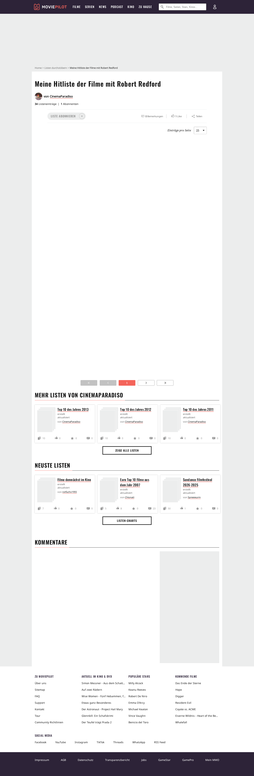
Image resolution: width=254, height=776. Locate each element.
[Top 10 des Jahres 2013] (47, 420)
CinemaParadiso (61, 96)
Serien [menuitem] (89, 6)
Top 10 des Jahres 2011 (198, 409)
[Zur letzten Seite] (165, 383)
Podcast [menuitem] (117, 6)
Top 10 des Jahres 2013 (73, 409)
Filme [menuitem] (77, 6)
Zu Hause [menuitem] (145, 6)
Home (38, 67)
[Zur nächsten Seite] (146, 383)
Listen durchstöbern (55, 67)
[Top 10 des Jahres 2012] (110, 420)
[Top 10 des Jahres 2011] (173, 420)
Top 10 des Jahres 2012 (135, 409)
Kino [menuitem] (131, 6)
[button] (66, 116)
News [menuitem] (102, 6)
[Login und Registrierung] (214, 7)
